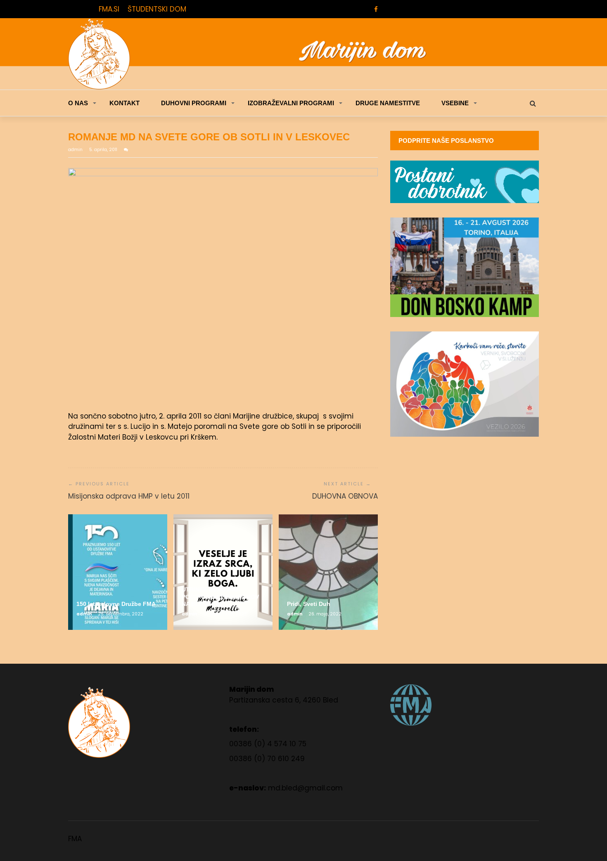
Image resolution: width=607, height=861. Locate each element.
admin (76, 150)
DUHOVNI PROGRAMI (193, 102)
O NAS (78, 102)
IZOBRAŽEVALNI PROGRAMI (291, 102)
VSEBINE (455, 102)
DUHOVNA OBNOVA (345, 496)
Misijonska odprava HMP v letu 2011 (129, 496)
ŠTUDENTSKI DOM (157, 9)
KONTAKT (124, 102)
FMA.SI (109, 9)
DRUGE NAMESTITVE (388, 102)
